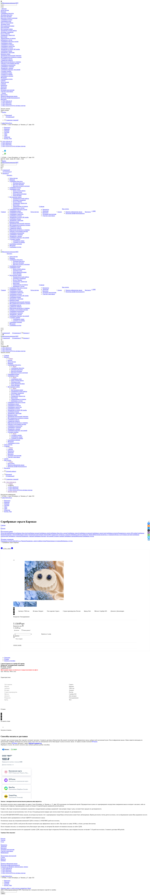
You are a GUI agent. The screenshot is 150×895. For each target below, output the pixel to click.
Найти (3, 893)
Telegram (6, 130)
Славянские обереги (87, 534)
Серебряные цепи (16, 379)
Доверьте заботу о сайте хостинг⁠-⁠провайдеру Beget (16, 888)
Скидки (3, 840)
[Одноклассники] (149, 526)
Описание (7, 657)
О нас (2, 841)
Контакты (4, 848)
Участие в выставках (7, 851)
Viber (5, 134)
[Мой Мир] (149, 528)
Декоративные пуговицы (53, 541)
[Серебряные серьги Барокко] (41, 577)
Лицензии (4, 846)
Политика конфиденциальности (10, 865)
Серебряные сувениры (14, 536)
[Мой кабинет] (1, 331)
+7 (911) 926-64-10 (6, 101)
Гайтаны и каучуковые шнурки (123, 534)
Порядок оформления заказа (9, 863)
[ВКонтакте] (149, 524)
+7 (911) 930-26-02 (6, 104)
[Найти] (2, 7)
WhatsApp (7, 137)
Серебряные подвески (85, 533)
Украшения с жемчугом (33, 541)
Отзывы (6, 659)
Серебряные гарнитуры (99, 533)
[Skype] (149, 537)
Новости (3, 859)
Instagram (7, 129)
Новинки (11, 533)
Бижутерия (43, 541)
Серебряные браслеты (17, 368)
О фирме (10, 449)
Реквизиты (4, 845)
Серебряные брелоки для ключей (43, 536)
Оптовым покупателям (7, 849)
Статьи (3, 857)
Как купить (11, 463)
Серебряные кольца (33, 533)
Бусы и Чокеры (21, 541)
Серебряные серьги (73, 533)
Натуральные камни (17, 390)
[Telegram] (149, 539)
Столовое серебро (16, 435)
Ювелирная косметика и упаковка (103, 534)
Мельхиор (79, 536)
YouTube (6, 132)
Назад (11, 358)
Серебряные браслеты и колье (58, 533)
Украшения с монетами (11, 534)
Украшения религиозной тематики (38, 534)
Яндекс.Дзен (8, 138)
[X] (149, 530)
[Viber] (149, 533)
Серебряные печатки (112, 533)
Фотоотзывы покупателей (8, 856)
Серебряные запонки (70, 536)
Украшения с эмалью (27, 536)
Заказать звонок (12, 491)
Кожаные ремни (23, 534)
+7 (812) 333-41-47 (13, 105)
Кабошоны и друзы (67, 541)
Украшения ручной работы (9, 541)
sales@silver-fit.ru (7, 123)
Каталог (10, 360)
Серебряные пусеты (88, 536)
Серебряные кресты (75, 534)
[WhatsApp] (149, 535)
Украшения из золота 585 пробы (127, 533)
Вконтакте (7, 127)
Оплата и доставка (9, 660)
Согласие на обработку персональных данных (14, 866)
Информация (4, 852)
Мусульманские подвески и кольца (59, 534)
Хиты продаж (5, 533)
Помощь (3, 860)
